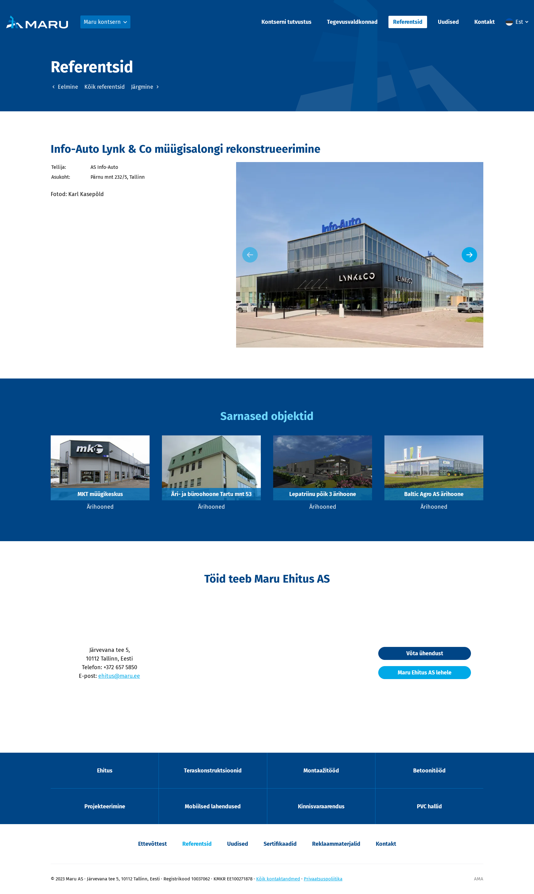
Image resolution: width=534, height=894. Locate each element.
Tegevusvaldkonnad (352, 22)
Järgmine (143, 86)
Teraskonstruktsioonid (213, 770)
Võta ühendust (424, 653)
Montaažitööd (321, 770)
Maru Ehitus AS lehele (424, 672)
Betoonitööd (429, 770)
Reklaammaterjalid (336, 844)
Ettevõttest (152, 844)
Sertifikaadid (280, 844)
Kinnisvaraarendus (321, 806)
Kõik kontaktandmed (278, 879)
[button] (517, 22)
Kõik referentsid (104, 86)
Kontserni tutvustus (286, 22)
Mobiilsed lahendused (213, 806)
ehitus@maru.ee (119, 676)
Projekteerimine (104, 806)
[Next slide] (469, 255)
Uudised (448, 22)
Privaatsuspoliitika (323, 879)
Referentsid (407, 22)
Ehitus (104, 770)
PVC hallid (429, 806)
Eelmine (67, 86)
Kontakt (484, 22)
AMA (478, 879)
